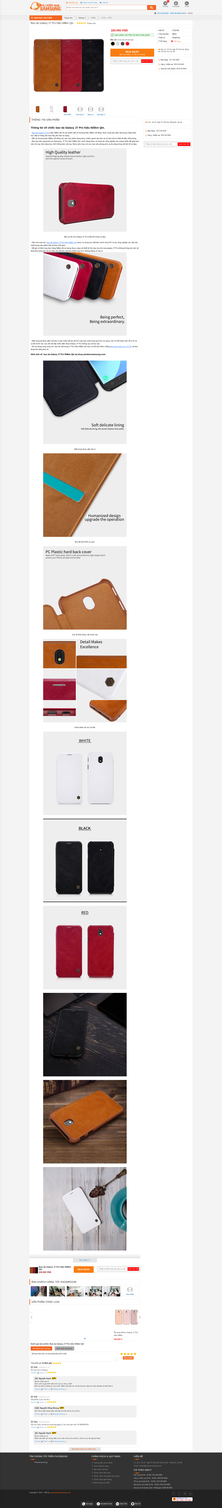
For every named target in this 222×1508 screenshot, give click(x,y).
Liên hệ (105, 3)
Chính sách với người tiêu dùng (106, 1476)
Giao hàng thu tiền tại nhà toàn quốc (132, 35)
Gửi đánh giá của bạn (41, 1348)
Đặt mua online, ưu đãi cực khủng (132, 52)
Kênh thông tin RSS (101, 1483)
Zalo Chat (123, 1504)
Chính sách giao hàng (102, 1479)
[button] (84, 1338)
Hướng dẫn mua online (103, 1463)
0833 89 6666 (162, 1478)
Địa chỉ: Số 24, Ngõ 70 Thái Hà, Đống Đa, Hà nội (173, 50)
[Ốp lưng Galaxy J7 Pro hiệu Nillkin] (71, 1328)
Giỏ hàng (165, 4)
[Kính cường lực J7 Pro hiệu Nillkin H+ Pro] (43, 1328)
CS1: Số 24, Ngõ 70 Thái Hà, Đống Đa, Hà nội (164, 122)
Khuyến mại (73, 3)
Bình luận (91, 23)
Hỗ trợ (187, 6)
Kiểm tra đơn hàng (90, 3)
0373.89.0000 (163, 13)
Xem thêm (67, 114)
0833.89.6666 (175, 13)
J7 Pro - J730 (106, 18)
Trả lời (33, 1373)
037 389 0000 (174, 60)
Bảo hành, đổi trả (100, 1469)
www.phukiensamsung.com (60, 1492)
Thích (41, 1373)
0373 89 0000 (157, 1475)
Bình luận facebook (64, 1348)
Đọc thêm (84, 1260)
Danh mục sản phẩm (43, 18)
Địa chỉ (137, 1504)
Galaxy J (82, 18)
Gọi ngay (89, 1504)
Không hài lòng (59, 1389)
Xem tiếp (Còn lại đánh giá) (84, 1449)
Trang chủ (68, 18)
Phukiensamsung (41, 1462)
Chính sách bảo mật (101, 1473)
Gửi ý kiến (128, 1358)
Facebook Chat (106, 1504)
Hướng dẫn (176, 6)
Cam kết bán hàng (101, 1466)
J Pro (93, 18)
